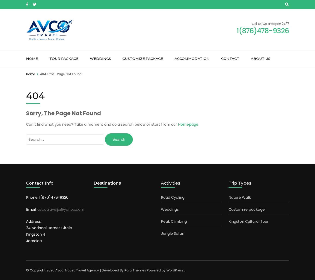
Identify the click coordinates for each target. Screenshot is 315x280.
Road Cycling (172, 197)
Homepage (188, 124)
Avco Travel (64, 270)
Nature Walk (240, 197)
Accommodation (192, 58)
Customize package (142, 58)
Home (32, 58)
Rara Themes (135, 270)
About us (260, 58)
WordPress (174, 270)
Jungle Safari (172, 233)
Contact (230, 58)
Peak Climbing (174, 221)
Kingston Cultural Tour (249, 221)
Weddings (100, 58)
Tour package (63, 58)
